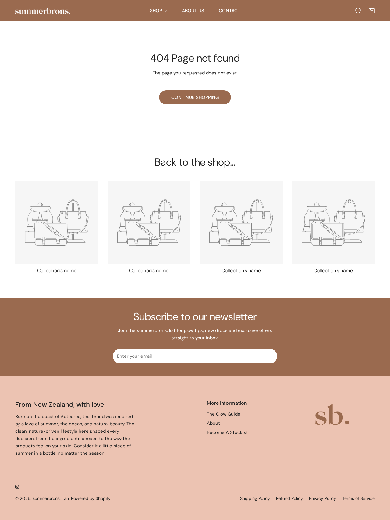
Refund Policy (289, 498)
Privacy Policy (322, 498)
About (213, 423)
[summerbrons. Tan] (42, 10)
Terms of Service (358, 498)
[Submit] (269, 356)
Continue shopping (195, 97)
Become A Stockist (227, 432)
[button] (371, 10)
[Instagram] (17, 486)
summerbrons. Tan (51, 498)
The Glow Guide (223, 414)
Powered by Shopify (91, 498)
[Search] (358, 10)
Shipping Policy (255, 498)
